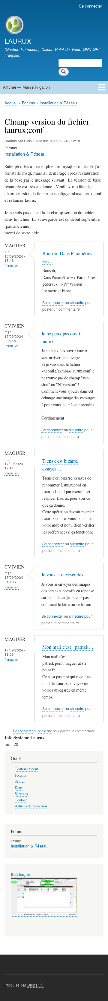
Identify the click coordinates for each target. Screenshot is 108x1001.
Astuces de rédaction (31, 806)
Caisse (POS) (21, 874)
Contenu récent (26, 768)
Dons (18, 787)
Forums (28, 103)
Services (21, 793)
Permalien (11, 265)
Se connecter (90, 6)
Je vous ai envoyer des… (64, 574)
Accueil (10, 103)
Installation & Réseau (58, 103)
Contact (21, 800)
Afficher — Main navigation (26, 87)
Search (20, 781)
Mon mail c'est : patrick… (67, 647)
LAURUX (17, 41)
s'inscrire (77, 302)
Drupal (33, 984)
